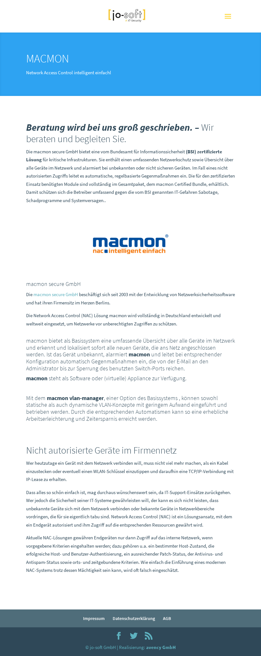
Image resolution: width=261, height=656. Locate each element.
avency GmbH (161, 647)
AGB (167, 618)
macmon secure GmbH (55, 294)
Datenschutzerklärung (134, 618)
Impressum (94, 618)
